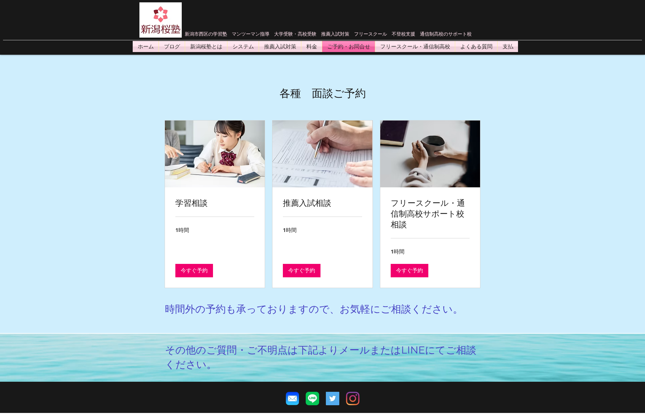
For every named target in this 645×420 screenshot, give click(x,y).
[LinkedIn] (352, 398)
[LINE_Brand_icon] (312, 398)
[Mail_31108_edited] (292, 398)
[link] (214, 203)
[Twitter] (332, 398)
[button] (194, 270)
